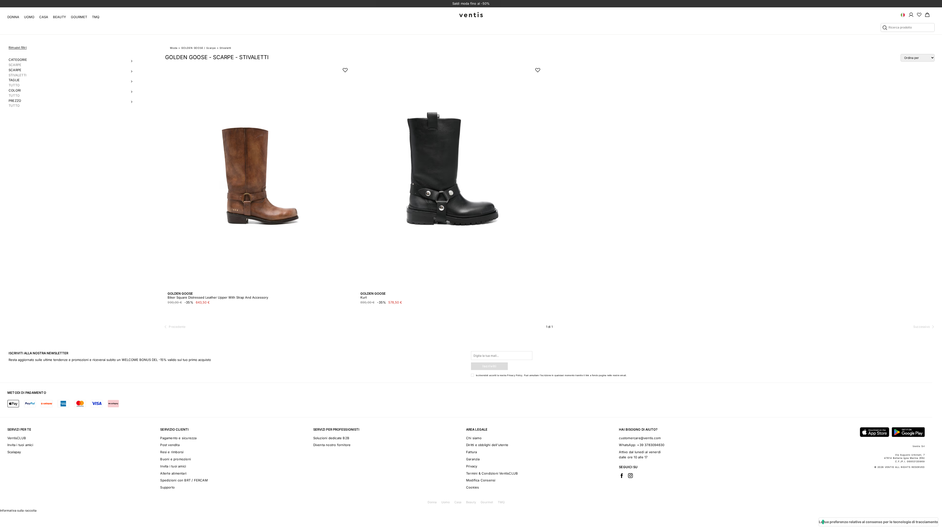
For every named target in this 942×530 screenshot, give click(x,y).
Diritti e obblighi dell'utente (487, 445)
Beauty (59, 17)
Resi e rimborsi (171, 452)
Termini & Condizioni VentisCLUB (492, 473)
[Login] (911, 14)
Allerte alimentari (173, 473)
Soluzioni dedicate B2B (331, 438)
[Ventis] (471, 14)
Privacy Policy (514, 375)
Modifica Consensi (480, 480)
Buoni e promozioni (175, 459)
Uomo (29, 17)
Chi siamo (474, 438)
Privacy (471, 466)
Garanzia (473, 459)
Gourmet (79, 17)
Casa (43, 17)
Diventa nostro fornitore (332, 445)
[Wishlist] (919, 14)
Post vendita (169, 445)
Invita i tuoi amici (20, 445)
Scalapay (14, 452)
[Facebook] (621, 475)
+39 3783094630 (650, 445)
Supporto (167, 487)
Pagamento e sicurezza (178, 438)
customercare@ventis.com (640, 438)
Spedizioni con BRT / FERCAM (184, 480)
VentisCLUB (16, 438)
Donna (13, 17)
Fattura (471, 452)
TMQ (95, 17)
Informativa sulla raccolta (18, 510)
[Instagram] (630, 475)
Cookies (472, 487)
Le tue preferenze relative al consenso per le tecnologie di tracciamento (878, 522)
